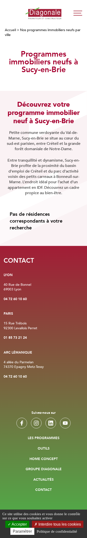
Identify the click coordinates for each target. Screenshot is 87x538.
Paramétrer (22, 531)
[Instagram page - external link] (36, 423)
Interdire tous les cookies (59, 524)
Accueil (10, 30)
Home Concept (43, 459)
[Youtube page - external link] (65, 423)
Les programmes (43, 438)
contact (43, 490)
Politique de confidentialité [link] (57, 531)
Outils (44, 448)
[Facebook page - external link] (21, 423)
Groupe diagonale (44, 469)
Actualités (43, 479)
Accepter (19, 524)
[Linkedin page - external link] (50, 423)
